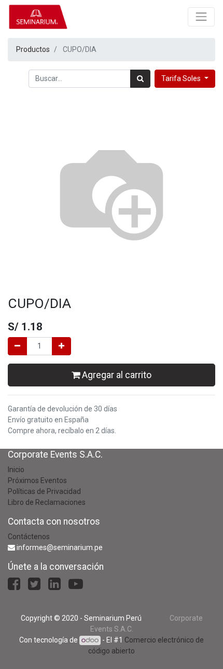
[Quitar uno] (17, 346)
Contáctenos (29, 536)
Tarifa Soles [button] (181, 78)
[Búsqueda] (140, 79)
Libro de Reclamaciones (47, 502)
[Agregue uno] (61, 346)
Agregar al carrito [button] (115, 375)
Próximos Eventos (37, 480)
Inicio (16, 469)
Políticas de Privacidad (44, 491)
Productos (33, 49)
